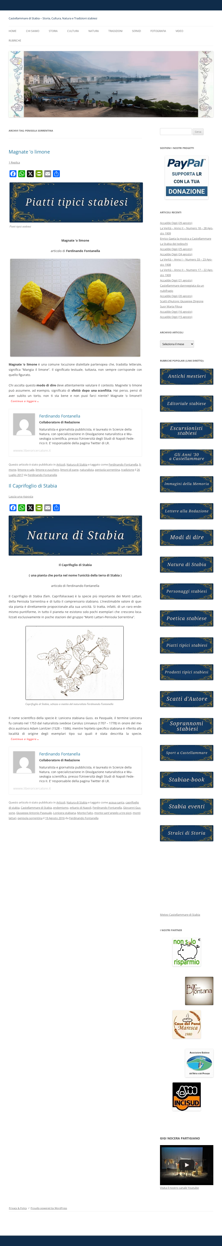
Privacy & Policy (18, 1208)
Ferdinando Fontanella (123, 464)
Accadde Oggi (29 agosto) (176, 223)
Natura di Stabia (77, 464)
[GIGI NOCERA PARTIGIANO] (186, 1165)
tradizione (127, 470)
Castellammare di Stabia (36, 808)
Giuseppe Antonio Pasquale (34, 813)
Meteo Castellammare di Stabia (180, 915)
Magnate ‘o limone (29, 151)
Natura (93, 31)
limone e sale (26, 470)
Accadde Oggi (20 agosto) (176, 296)
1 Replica (14, 162)
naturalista (87, 470)
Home (12, 31)
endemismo (61, 808)
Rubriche (15, 40)
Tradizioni (115, 31)
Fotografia (158, 31)
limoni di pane (69, 470)
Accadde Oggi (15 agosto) (176, 317)
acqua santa (116, 802)
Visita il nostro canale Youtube (179, 1188)
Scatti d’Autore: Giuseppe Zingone (181, 301)
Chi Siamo (32, 31)
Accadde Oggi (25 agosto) (176, 249)
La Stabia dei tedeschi (174, 244)
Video (179, 31)
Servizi (136, 31)
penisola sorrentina (107, 470)
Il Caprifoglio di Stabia (33, 485)
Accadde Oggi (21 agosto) (176, 280)
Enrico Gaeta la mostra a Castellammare (185, 239)
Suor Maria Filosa (171, 306)
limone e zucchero (47, 470)
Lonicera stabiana (64, 813)
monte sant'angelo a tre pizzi (112, 813)
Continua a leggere (25, 401)
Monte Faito (85, 813)
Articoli (60, 464)
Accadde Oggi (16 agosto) (176, 312)
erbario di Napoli (80, 808)
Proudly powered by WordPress (49, 1208)
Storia (53, 31)
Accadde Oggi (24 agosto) (176, 254)
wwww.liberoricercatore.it (32, 450)
